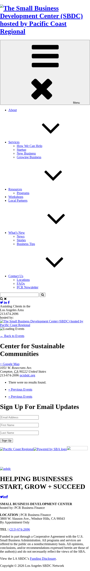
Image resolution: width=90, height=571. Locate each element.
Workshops (15, 197)
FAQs (21, 283)
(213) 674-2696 (19, 529)
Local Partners (17, 200)
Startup (21, 149)
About (12, 110)
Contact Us (15, 276)
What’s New (16, 232)
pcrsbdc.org (27, 375)
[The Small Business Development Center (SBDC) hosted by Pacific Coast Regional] (45, 31)
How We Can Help (29, 146)
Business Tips (26, 244)
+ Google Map (9, 364)
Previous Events (20, 389)
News (20, 236)
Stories (21, 240)
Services (13, 142)
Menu (76, 102)
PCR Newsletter (27, 287)
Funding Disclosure (43, 558)
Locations (23, 280)
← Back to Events (12, 336)
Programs (23, 193)
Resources (15, 189)
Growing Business (29, 157)
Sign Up (6, 440)
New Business (26, 153)
